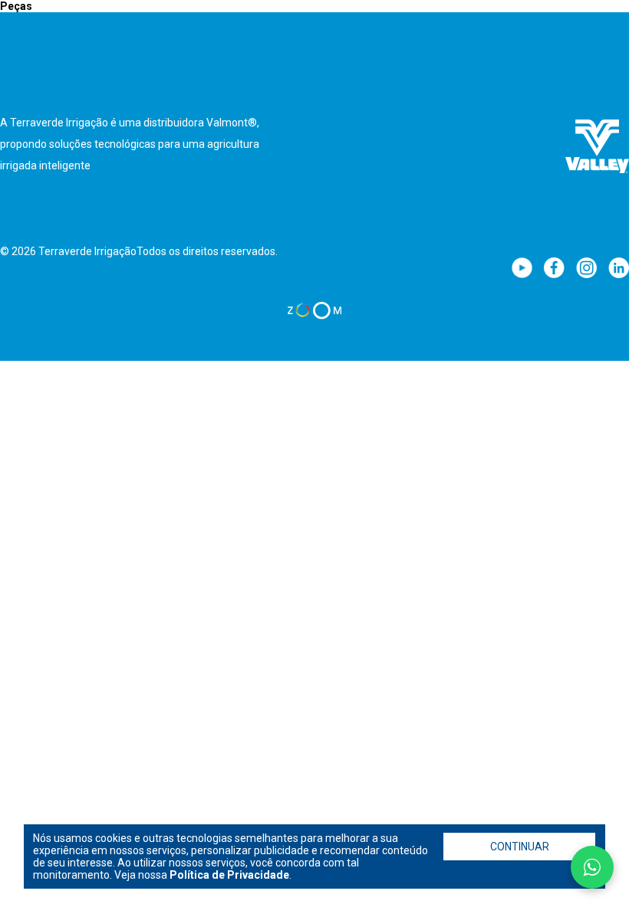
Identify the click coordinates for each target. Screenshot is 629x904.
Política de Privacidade (229, 875)
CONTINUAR (519, 846)
